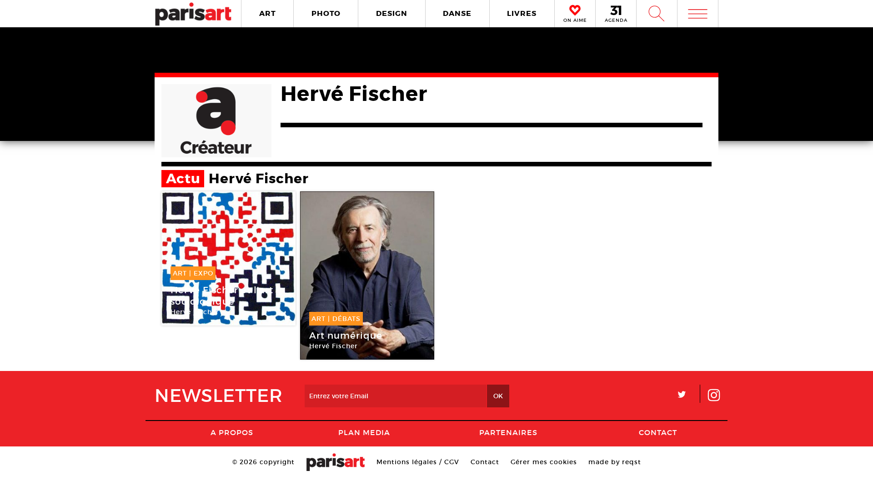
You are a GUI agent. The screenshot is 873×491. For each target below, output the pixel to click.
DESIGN (391, 13)
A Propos (232, 432)
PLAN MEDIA (364, 432)
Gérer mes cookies (544, 462)
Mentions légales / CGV (417, 462)
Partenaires (508, 432)
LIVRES (522, 13)
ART (267, 13)
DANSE (457, 13)
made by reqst (614, 462)
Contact (658, 432)
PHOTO (326, 13)
